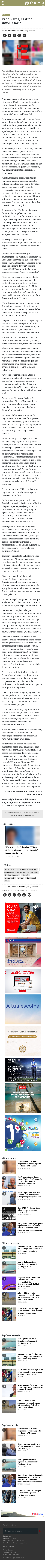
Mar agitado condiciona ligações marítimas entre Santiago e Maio (28, 1264)
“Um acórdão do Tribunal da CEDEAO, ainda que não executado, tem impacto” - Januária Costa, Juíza (22, 850)
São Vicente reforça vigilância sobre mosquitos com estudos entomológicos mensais (30, 1310)
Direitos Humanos (12, 875)
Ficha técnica (8, 1550)
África (20, 878)
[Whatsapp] (14, 35)
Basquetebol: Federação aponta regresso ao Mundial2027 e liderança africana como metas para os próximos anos (30, 1226)
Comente (13, 815)
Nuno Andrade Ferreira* (14, 31)
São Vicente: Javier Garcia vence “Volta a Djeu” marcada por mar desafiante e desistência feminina (30, 1180)
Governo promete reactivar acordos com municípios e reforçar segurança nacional (29, 1194)
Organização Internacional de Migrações (20, 869)
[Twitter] (9, 35)
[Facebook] (5, 35)
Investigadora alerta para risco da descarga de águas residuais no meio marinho (30, 1387)
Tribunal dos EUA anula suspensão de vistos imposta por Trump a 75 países (29, 1163)
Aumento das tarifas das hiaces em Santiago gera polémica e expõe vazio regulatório (30, 1248)
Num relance (9, 1546)
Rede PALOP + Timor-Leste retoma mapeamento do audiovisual (29, 1210)
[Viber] (19, 895)
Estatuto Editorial (9, 1552)
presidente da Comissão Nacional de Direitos (21, 872)
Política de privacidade (11, 1554)
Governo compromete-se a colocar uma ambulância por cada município (29, 1446)
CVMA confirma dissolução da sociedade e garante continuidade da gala (29, 1492)
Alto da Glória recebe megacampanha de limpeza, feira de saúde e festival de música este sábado (29, 1296)
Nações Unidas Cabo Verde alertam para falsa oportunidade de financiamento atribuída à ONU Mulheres (29, 1282)
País (3, 14)
